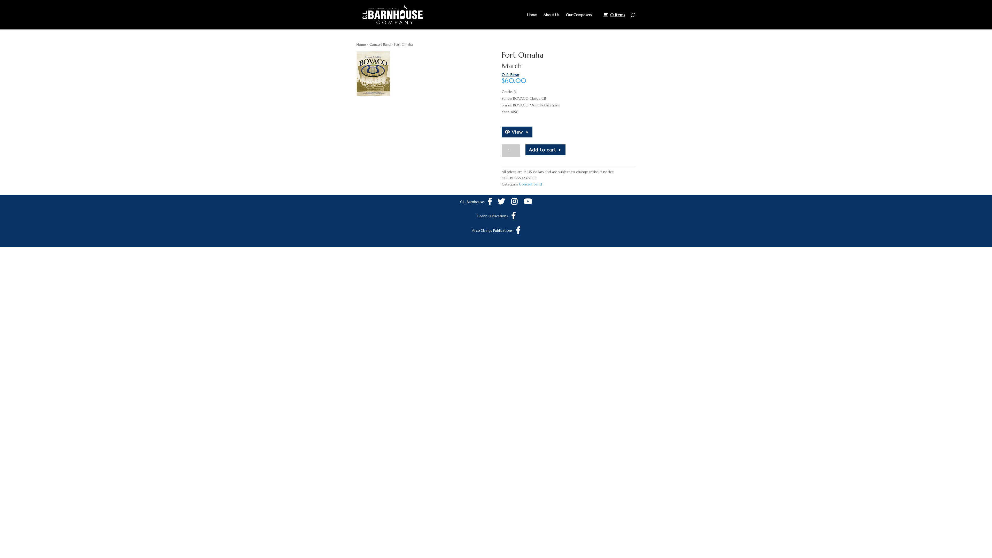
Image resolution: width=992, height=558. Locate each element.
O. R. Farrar (510, 74)
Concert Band (380, 44)
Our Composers (579, 15)
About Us (551, 15)
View (516, 132)
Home (532, 15)
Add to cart (542, 150)
